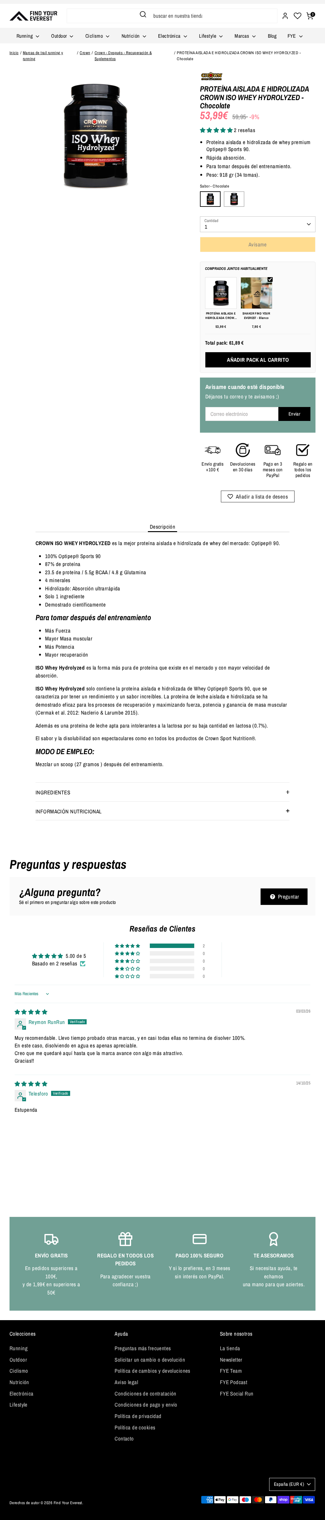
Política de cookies (135, 1427)
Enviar (295, 413)
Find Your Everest (68, 1502)
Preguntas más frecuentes (143, 1348)
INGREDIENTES (53, 792)
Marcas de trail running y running (43, 55)
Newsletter (231, 1359)
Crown (85, 52)
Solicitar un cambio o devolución (150, 1359)
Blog (272, 35)
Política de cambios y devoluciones (152, 1370)
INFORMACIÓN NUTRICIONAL (69, 811)
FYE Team (231, 1370)
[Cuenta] (285, 15)
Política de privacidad (138, 1416)
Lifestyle (208, 35)
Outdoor (59, 35)
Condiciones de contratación (145, 1393)
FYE (293, 35)
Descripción (163, 526)
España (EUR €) (289, 1484)
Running (25, 35)
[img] (31, 1011)
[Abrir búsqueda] (143, 14)
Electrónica (170, 35)
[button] (217, 130)
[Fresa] (234, 199)
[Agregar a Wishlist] (258, 496)
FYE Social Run (237, 1393)
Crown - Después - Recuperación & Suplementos (123, 55)
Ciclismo (94, 35)
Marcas (242, 35)
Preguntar (287, 896)
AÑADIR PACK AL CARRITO (258, 359)
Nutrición (131, 35)
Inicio (14, 52)
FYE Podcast (234, 1382)
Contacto (124, 1438)
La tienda (230, 1348)
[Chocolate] (210, 199)
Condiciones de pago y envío (146, 1404)
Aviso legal (126, 1382)
